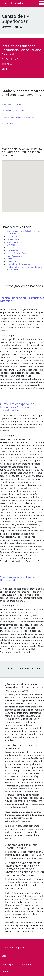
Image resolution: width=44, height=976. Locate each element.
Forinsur (10, 247)
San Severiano (12, 250)
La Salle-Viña (11, 233)
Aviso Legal (7, 964)
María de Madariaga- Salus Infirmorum (23, 231)
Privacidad (26, 964)
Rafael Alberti (12, 270)
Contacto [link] (6, 971)
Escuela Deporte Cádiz (16, 253)
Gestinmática (12, 236)
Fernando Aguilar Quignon (18, 264)
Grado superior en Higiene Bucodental (17, 578)
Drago (9, 258)
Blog (4, 955)
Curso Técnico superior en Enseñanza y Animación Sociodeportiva (17, 407)
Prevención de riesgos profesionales (18, 117)
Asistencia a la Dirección (12, 104)
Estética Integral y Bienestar (14, 110)
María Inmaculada (14, 242)
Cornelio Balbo (12, 239)
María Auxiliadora (14, 256)
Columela (10, 245)
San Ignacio (11, 261)
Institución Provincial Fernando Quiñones (24, 267)
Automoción (7, 123)
